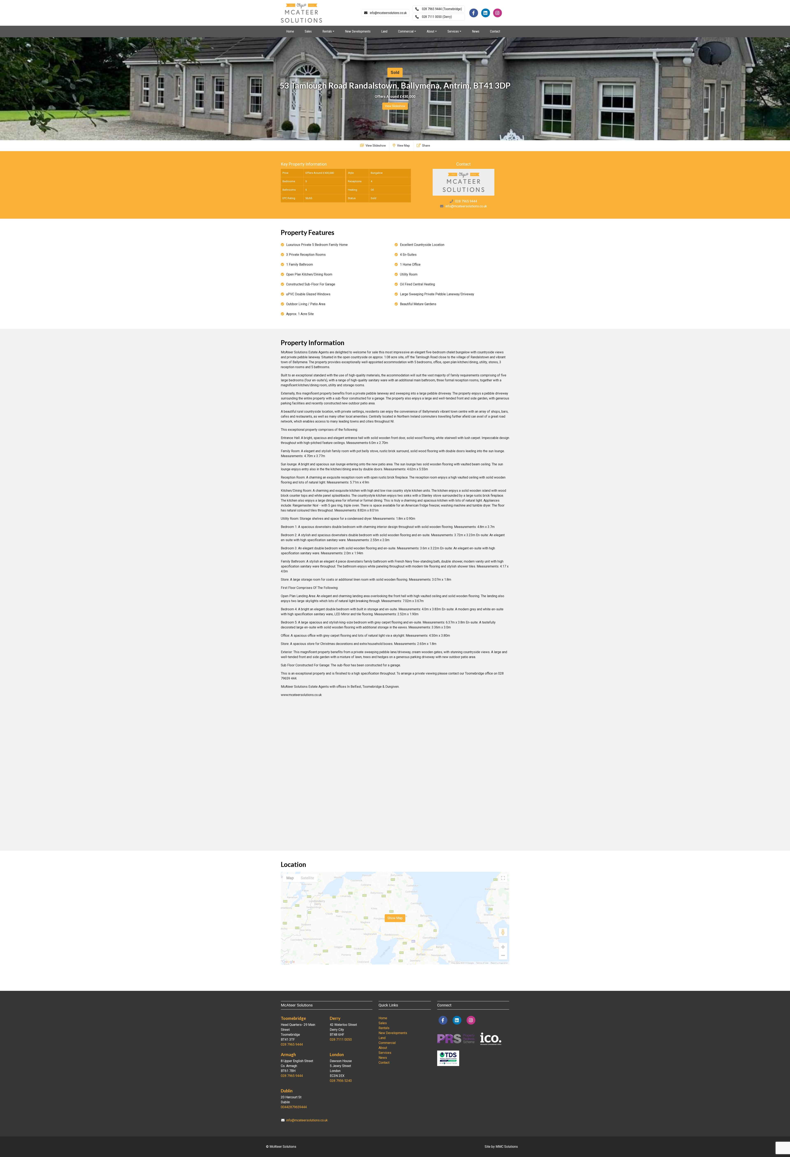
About (383, 1048)
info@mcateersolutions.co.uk (466, 206)
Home (290, 31)
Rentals (384, 1028)
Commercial (387, 1043)
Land (384, 31)
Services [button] (453, 31)
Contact (495, 31)
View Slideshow (395, 106)
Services (385, 1053)
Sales (308, 31)
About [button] (430, 31)
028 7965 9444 (466, 201)
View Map (403, 145)
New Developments (358, 31)
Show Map (395, 918)
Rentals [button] (327, 31)
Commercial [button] (406, 31)
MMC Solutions (507, 1147)
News (475, 31)
